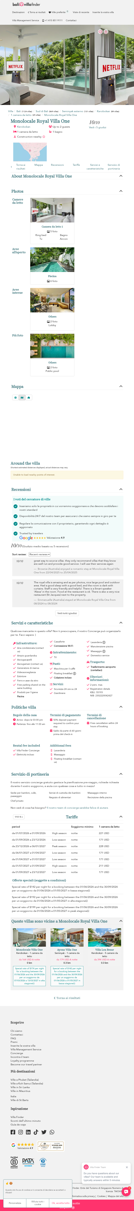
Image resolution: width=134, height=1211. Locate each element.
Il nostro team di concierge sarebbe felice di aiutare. (78, 808)
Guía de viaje (18, 1124)
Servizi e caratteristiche (95, 166)
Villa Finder (17, 1117)
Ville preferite (60, 12)
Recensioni (57, 165)
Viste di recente (81, 12)
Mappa (38, 165)
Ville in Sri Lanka (20, 1087)
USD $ (18, 816)
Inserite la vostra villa (103, 12)
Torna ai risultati (37, 12)
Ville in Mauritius (20, 1091)
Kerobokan (23, 127)
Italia (13, 1096)
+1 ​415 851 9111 (54, 20)
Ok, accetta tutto (60, 1203)
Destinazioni (18, 12)
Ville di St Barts (19, 1100)
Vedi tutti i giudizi (67, 613)
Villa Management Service (25, 20)
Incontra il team (20, 1057)
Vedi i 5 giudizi (97, 127)
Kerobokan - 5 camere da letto (105, 955)
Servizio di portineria (114, 166)
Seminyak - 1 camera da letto (67, 955)
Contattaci (71, 20)
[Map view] (22, 397)
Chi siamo (16, 1031)
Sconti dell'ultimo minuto (26, 1121)
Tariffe (76, 165)
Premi (14, 1042)
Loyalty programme (22, 1061)
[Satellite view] (15, 397)
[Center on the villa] (28, 397)
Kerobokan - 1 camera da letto (29, 955)
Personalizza (15, 1203)
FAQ (13, 1038)
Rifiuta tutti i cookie (38, 1203)
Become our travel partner (26, 1064)
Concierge (17, 1053)
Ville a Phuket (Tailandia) (25, 1080)
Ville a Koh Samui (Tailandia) (27, 1083)
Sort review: (19, 554)
